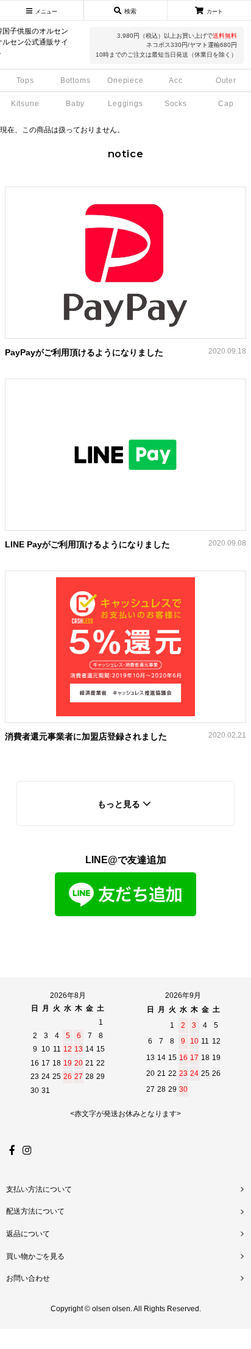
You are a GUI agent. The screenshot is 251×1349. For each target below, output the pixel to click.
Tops (25, 80)
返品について (28, 1233)
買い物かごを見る (35, 1256)
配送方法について (35, 1211)
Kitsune (25, 103)
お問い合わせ (28, 1278)
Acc (175, 80)
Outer (226, 80)
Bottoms (75, 80)
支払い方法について (39, 1189)
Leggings (125, 103)
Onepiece (125, 80)
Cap (225, 103)
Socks (175, 103)
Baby (75, 103)
